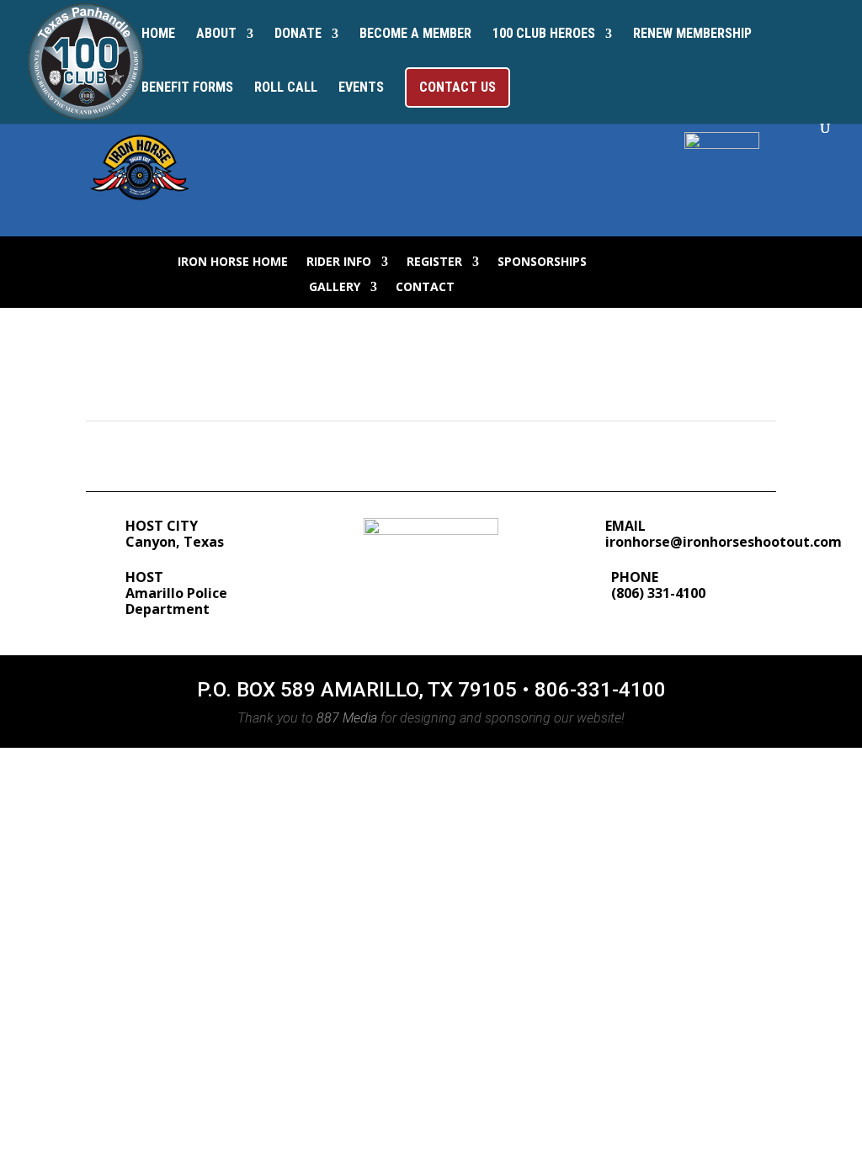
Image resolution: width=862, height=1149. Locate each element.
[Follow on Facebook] (645, 258)
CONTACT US (457, 87)
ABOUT (216, 34)
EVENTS (361, 88)
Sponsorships (542, 262)
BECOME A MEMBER (415, 34)
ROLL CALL (285, 88)
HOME (158, 34)
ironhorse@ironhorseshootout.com (723, 541)
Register (434, 262)
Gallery (334, 287)
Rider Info (338, 262)
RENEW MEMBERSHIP (692, 34)
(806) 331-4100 (658, 593)
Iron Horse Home (233, 262)
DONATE (298, 34)
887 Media (347, 718)
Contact (425, 287)
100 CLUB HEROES (543, 34)
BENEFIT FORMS (187, 88)
